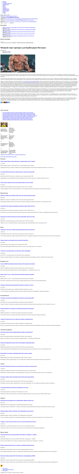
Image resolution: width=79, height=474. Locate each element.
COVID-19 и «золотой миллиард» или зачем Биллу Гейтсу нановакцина (15, 250)
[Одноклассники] (3, 102)
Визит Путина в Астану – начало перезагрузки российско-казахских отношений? (17, 274)
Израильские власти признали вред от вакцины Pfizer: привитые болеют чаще (16, 400)
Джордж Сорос (19, 18)
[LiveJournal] (6, 102)
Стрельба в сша (14, 21)
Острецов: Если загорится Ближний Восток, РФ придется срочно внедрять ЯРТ (17, 297)
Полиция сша (24, 20)
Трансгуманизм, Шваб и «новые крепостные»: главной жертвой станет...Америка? (17, 161)
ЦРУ (18, 20)
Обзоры (4, 11)
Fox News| (10, 17)
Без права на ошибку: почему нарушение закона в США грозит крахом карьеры (17, 376)
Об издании (5, 468)
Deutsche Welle (16, 17)
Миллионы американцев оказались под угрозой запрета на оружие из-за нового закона (18, 366)
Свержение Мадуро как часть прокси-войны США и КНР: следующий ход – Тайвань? (18, 434)
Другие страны (6, 10)
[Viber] (8, 102)
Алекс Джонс (7, 18)
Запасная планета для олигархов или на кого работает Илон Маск (14, 240)
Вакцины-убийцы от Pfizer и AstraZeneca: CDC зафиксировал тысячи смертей (16, 411)
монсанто (29, 21)
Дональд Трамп (13, 18)
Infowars (5, 17)
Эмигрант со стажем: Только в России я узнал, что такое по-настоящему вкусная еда (18, 421)
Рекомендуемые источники (8, 469)
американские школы (19, 21)
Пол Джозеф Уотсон (34, 18)
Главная (4, 1)
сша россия (33, 21)
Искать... (2, 22)
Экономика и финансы (7, 3)
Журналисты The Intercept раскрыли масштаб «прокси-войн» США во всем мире (19, 31)
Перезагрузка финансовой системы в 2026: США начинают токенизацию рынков (17, 342)
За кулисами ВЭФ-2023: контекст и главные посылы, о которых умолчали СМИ (18, 33)
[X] (4, 102)
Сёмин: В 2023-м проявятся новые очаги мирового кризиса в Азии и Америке (18, 35)
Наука (4, 6)
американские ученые (8, 21)
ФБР (20, 20)
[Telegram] (9, 102)
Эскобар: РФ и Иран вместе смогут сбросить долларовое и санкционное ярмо (16, 319)
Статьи (4, 12)
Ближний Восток (6, 9)
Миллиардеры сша (25, 21)
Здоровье (4, 7)
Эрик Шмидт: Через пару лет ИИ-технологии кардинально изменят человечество (17, 229)
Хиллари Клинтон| (26, 18)
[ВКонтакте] (1, 102)
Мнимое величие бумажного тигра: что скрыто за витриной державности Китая (17, 445)
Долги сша (31, 20)
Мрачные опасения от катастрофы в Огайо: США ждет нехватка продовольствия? (19, 27)
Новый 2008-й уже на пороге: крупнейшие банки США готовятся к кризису (16, 353)
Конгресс (13, 20)
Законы (4, 5)
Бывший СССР (6, 8)
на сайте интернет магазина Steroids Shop (31, 81)
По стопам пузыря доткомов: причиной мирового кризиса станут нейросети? (16, 332)
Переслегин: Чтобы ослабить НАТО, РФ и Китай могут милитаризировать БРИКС (19, 29)
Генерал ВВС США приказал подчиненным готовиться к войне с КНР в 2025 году (17, 206)
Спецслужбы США (7, 20)
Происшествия (6, 4)
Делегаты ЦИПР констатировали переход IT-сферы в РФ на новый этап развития (17, 263)
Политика (5, 2)
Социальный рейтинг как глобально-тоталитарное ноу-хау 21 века (14, 387)
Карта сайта (5, 470)
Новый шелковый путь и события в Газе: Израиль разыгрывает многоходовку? (17, 308)
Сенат (16, 20)
